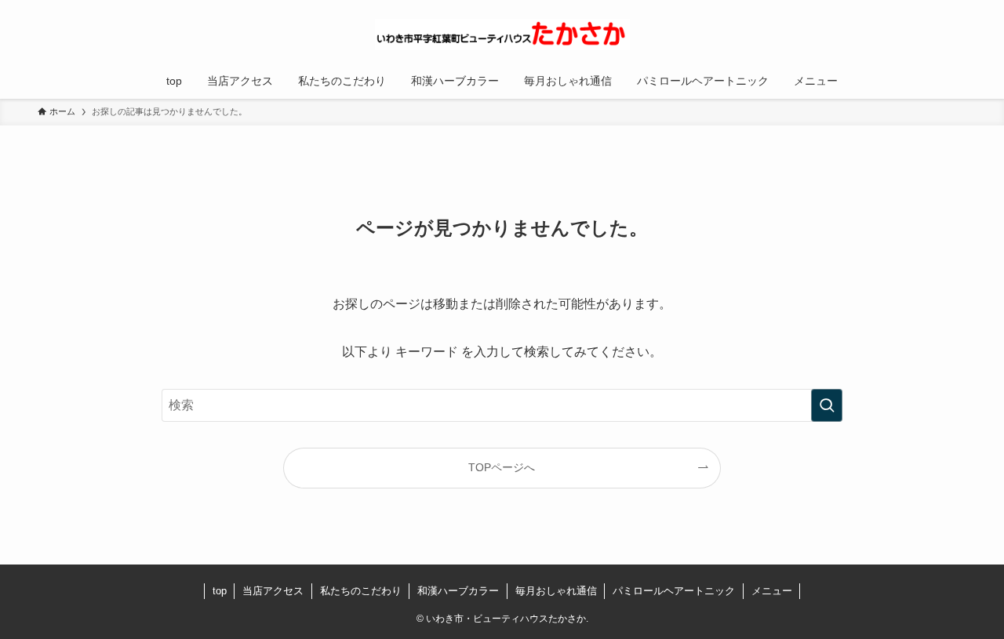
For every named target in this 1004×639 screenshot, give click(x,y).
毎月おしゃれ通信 (556, 591)
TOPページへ (501, 467)
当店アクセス (273, 591)
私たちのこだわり (361, 591)
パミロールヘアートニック (674, 591)
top (220, 591)
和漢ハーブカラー (458, 591)
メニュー (771, 591)
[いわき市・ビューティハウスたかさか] (502, 34)
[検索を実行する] (826, 405)
